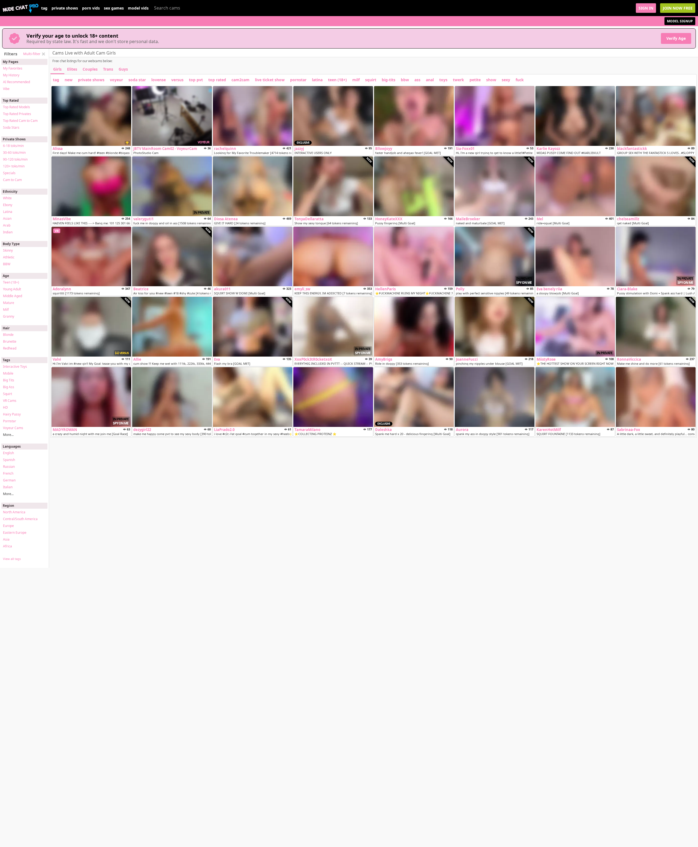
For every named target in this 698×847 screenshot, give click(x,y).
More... (8, 434)
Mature (8, 302)
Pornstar (9, 421)
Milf (6, 309)
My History (11, 75)
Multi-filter (31, 53)
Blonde (8, 334)
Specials (9, 173)
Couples (90, 69)
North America (14, 512)
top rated (217, 79)
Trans (108, 69)
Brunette (9, 341)
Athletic (8, 257)
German (9, 480)
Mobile (8, 373)
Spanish (9, 459)
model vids (138, 8)
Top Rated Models (16, 107)
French (8, 473)
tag (44, 8)
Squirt (7, 393)
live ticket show (270, 79)
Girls (57, 69)
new (69, 79)
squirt (370, 79)
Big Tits (8, 380)
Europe (8, 525)
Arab (6, 225)
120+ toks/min (14, 166)
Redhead (9, 348)
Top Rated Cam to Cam (20, 120)
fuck (520, 79)
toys (443, 79)
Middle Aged (12, 296)
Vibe (6, 88)
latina (317, 79)
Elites (72, 69)
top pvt (196, 79)
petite (475, 79)
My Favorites (12, 68)
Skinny (8, 250)
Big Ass (8, 387)
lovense (158, 79)
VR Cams (9, 400)
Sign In (646, 8)
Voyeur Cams (13, 428)
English (8, 453)
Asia (6, 539)
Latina (7, 211)
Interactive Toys (15, 366)
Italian (8, 487)
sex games (114, 8)
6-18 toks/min (13, 145)
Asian (7, 218)
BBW (6, 264)
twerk (458, 79)
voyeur (116, 79)
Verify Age (676, 38)
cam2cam (240, 79)
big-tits (388, 79)
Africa (7, 546)
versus (177, 79)
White (7, 198)
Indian (8, 232)
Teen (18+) (11, 282)
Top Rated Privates (17, 113)
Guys (123, 69)
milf (356, 79)
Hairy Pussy (12, 414)
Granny (8, 316)
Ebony (7, 205)
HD (5, 407)
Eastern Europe (14, 532)
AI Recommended (16, 82)
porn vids (91, 8)
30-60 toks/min (14, 152)
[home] (20, 8)
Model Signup (680, 21)
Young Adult (12, 289)
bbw (405, 79)
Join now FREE (678, 8)
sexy (506, 79)
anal (430, 79)
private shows (65, 8)
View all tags (12, 559)
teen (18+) (337, 79)
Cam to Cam (12, 179)
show (491, 79)
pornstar (298, 79)
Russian (9, 466)
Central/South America (20, 519)
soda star (137, 79)
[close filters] (43, 54)
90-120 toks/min (15, 159)
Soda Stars (11, 127)
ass (417, 79)
